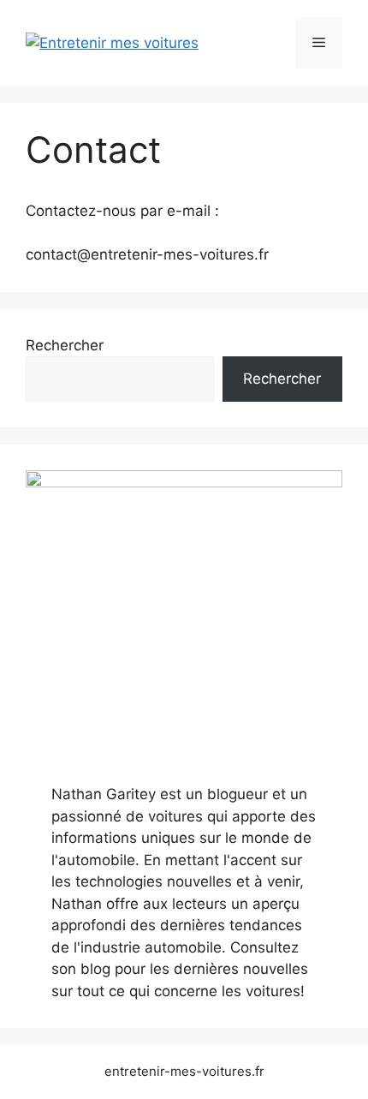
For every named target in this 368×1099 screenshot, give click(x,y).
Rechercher (65, 345)
